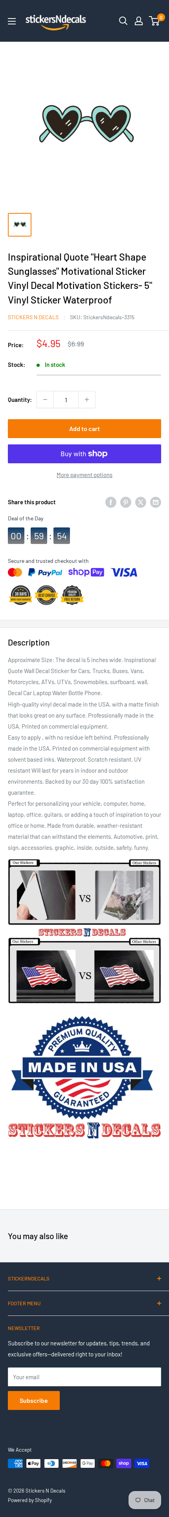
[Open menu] (12, 21)
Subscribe (34, 1400)
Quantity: (20, 399)
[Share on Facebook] (110, 502)
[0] (155, 21)
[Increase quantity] (87, 399)
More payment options (84, 474)
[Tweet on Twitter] (140, 502)
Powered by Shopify (30, 1500)
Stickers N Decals (33, 317)
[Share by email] (155, 502)
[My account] (139, 21)
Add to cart (84, 428)
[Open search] (123, 21)
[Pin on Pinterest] (125, 502)
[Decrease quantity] (45, 399)
